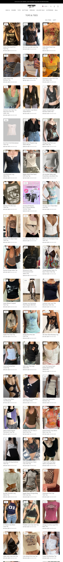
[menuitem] (56, 10)
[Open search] (51, 6)
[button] (55, 20)
